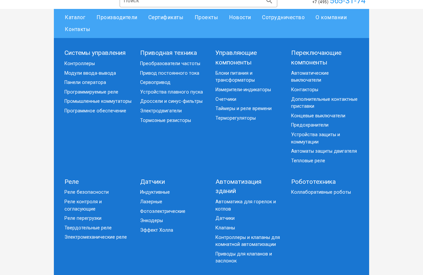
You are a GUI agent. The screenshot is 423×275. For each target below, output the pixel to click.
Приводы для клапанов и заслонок (243, 257)
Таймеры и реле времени (243, 108)
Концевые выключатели (318, 116)
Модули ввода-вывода (90, 73)
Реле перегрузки (82, 218)
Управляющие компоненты (236, 57)
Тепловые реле (308, 161)
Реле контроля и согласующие (83, 205)
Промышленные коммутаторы (98, 101)
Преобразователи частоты (170, 63)
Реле (71, 181)
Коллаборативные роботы (321, 192)
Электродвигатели (161, 111)
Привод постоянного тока (169, 73)
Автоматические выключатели (310, 76)
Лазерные (151, 202)
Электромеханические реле (95, 237)
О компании (331, 17)
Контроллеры (79, 63)
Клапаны (225, 228)
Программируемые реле (91, 92)
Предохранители (309, 125)
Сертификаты (166, 17)
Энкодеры (151, 220)
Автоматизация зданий (238, 186)
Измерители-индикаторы (243, 90)
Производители (116, 17)
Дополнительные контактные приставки (324, 103)
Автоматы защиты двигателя (324, 151)
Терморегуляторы (235, 118)
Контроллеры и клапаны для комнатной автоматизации (247, 241)
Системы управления (95, 53)
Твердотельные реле (88, 228)
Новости (240, 17)
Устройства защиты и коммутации (315, 138)
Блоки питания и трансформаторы (235, 76)
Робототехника (313, 181)
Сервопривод (155, 82)
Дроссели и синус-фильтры (171, 101)
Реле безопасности (86, 192)
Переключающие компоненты (316, 57)
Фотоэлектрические (162, 211)
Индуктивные (155, 192)
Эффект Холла (156, 230)
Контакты (77, 29)
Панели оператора (85, 82)
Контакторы (304, 90)
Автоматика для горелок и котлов (245, 205)
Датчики (152, 181)
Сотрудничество (283, 17)
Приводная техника (168, 53)
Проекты (206, 17)
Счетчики (225, 99)
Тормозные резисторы (165, 120)
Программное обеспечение (95, 111)
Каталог (75, 17)
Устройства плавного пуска (171, 92)
